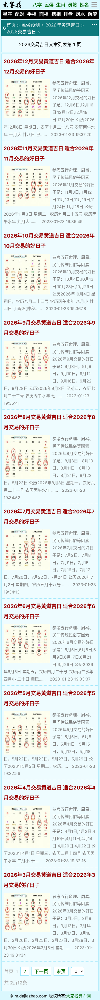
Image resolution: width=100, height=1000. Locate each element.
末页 (61, 971)
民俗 (49, 5)
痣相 (56, 14)
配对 (19, 14)
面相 (43, 14)
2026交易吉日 (21, 31)
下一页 (41, 971)
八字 (37, 5)
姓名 (84, 5)
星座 (7, 14)
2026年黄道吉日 (62, 25)
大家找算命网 (78, 995)
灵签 (72, 5)
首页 (11, 25)
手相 (31, 14)
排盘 (68, 14)
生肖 (60, 5)
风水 (80, 14)
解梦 (92, 14)
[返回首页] (12, 6)
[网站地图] (94, 5)
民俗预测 (30, 25)
